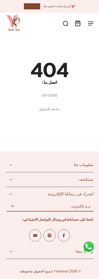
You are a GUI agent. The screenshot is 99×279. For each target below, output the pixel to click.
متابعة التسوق (49, 109)
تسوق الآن (32, 6)
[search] (65, 23)
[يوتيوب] (35, 235)
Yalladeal (61, 271)
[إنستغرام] (49, 235)
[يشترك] (13, 206)
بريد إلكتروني (81, 206)
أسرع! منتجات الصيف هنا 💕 (59, 6)
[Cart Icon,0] (78, 23)
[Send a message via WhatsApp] (88, 246)
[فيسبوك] (64, 235)
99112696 (49, 95)
